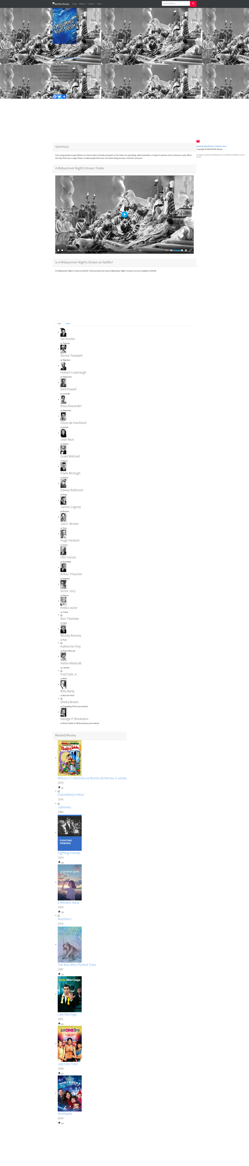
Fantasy (62, 58)
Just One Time (68, 1064)
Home (74, 4)
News (99, 4)
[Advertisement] (124, 121)
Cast (59, 323)
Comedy (78, 58)
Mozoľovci (65, 919)
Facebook (205, 146)
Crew (68, 323)
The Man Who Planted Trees (77, 964)
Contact (223, 146)
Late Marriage (67, 1014)
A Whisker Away (68, 902)
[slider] (112, 250)
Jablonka (64, 807)
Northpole (65, 1113)
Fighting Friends (69, 853)
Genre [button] (91, 4)
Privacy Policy (214, 146)
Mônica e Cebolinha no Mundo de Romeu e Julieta (92, 778)
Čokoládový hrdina (71, 794)
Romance (70, 58)
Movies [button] (82, 4)
